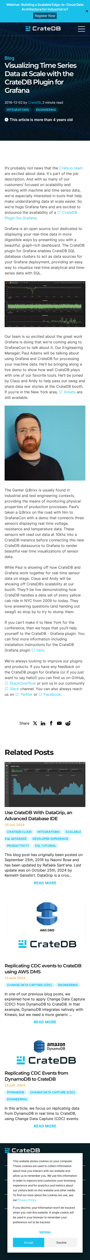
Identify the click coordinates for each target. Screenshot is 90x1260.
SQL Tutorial (45, 845)
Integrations (18, 110)
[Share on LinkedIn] (43, 724)
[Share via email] (59, 724)
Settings (45, 1232)
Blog (10, 58)
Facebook (52, 694)
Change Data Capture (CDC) (29, 985)
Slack (14, 688)
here (40, 650)
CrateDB (34, 102)
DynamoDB (15, 1092)
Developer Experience (50, 839)
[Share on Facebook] (51, 724)
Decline (61, 1242)
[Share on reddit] (68, 724)
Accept (28, 1242)
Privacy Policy (27, 1200)
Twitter (26, 694)
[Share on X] (35, 724)
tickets (70, 392)
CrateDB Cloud (19, 832)
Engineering (46, 110)
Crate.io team (71, 168)
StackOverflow (23, 683)
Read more (45, 883)
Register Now (45, 16)
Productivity (18, 845)
